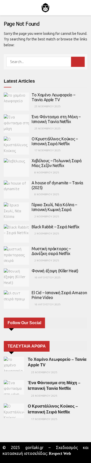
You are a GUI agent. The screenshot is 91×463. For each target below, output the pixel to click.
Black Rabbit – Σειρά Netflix (55, 227)
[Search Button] (85, 7)
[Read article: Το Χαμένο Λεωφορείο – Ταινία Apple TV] (16, 102)
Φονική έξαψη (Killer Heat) (55, 270)
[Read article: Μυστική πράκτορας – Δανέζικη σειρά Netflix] (16, 255)
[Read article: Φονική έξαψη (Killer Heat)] (16, 277)
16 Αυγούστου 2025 (47, 277)
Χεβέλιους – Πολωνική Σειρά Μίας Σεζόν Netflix (57, 163)
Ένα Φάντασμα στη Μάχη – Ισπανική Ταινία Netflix (56, 119)
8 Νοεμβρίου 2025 (46, 172)
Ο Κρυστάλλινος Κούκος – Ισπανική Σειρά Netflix (55, 141)
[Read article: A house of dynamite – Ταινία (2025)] (16, 190)
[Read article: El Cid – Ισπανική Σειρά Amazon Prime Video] (16, 299)
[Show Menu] (6, 7)
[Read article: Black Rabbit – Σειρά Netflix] (16, 234)
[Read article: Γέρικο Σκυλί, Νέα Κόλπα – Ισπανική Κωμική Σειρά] (16, 211)
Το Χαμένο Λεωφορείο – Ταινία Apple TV (53, 97)
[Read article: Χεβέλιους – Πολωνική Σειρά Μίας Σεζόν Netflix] (16, 167)
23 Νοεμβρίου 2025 (47, 106)
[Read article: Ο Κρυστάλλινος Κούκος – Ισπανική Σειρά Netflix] (16, 146)
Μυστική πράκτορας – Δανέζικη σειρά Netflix (51, 251)
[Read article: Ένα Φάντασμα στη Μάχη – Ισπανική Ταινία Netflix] (16, 123)
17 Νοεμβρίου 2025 (47, 150)
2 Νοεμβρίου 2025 (46, 216)
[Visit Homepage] (45, 8)
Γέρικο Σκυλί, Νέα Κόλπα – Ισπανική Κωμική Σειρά (54, 207)
